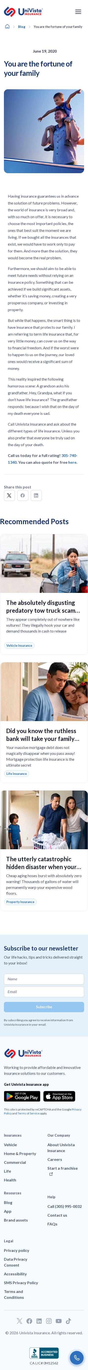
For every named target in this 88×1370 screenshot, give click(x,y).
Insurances (13, 1135)
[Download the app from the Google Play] (22, 1096)
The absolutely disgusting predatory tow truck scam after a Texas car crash (40, 610)
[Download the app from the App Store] (59, 1096)
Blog (21, 27)
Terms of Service (29, 1113)
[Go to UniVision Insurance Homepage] (23, 12)
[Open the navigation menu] (78, 12)
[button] (9, 495)
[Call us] (77, 1358)
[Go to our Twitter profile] (19, 1321)
